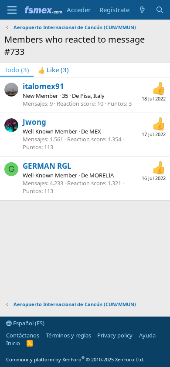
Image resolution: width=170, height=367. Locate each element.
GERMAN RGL (47, 166)
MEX (95, 131)
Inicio (13, 343)
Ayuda (147, 335)
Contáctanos (22, 335)
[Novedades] (142, 10)
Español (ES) (28, 323)
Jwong (34, 122)
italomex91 (43, 86)
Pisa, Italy (92, 96)
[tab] (53, 70)
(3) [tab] (16, 69)
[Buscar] (159, 10)
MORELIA (101, 175)
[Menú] (12, 10)
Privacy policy (115, 335)
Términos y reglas (68, 335)
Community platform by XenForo (75, 359)
